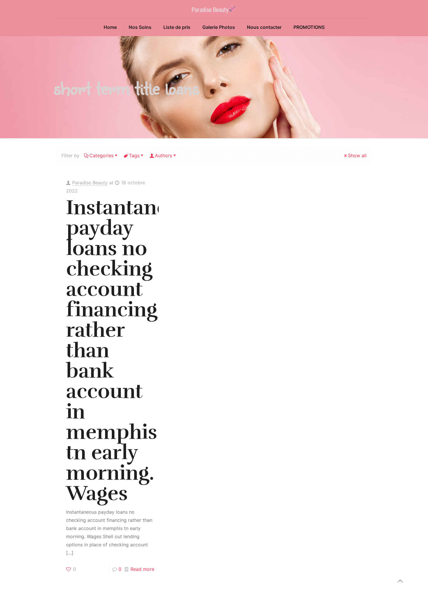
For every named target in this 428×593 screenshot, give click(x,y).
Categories (101, 155)
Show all (357, 155)
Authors (163, 155)
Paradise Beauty (90, 183)
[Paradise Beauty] (214, 9)
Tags (134, 155)
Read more (142, 569)
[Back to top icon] (400, 581)
